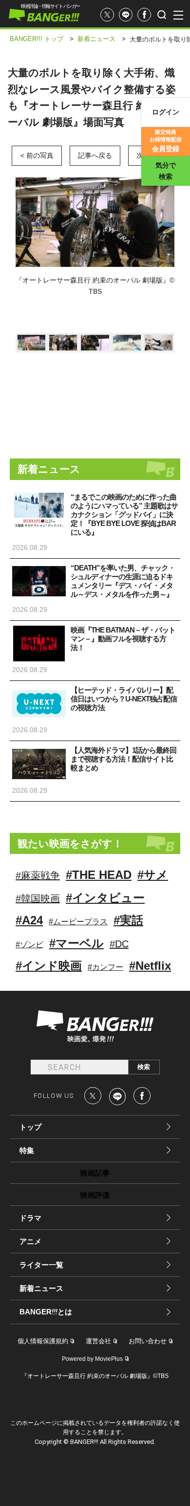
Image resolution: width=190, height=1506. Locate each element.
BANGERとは (45, 1312)
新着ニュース (41, 1288)
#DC (119, 944)
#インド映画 (49, 965)
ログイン (165, 112)
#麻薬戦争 (38, 875)
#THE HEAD (99, 874)
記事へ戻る (95, 155)
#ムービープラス (78, 921)
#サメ (152, 874)
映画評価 (95, 1195)
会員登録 (166, 141)
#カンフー (105, 967)
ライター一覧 (41, 1265)
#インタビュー (105, 897)
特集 (26, 1150)
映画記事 (95, 1173)
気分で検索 (165, 170)
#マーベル (76, 943)
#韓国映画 (38, 898)
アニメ (30, 1241)
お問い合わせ (148, 1341)
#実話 (128, 920)
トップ (30, 1127)
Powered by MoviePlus (92, 1358)
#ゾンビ (29, 944)
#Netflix (150, 965)
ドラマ (30, 1218)
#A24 (29, 920)
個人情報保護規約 (43, 1341)
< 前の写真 (37, 155)
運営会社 (98, 1341)
